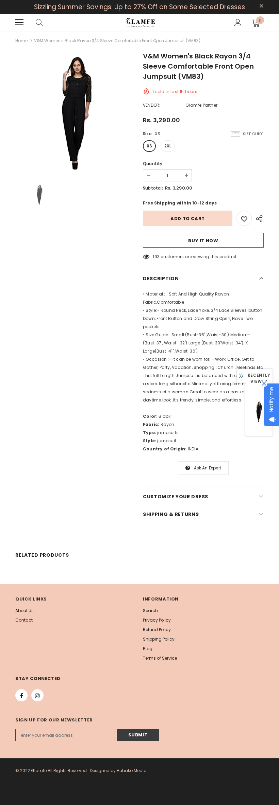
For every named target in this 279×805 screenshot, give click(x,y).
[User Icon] (238, 22)
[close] (261, 6)
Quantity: (153, 163)
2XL (167, 146)
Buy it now (203, 240)
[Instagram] (37, 695)
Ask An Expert (207, 468)
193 (156, 257)
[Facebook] (21, 695)
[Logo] (140, 22)
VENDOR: (151, 105)
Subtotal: (153, 188)
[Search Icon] (39, 22)
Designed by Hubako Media (118, 770)
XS (149, 146)
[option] (75, 113)
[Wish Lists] (244, 218)
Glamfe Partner (201, 105)
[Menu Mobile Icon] (19, 22)
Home (21, 40)
